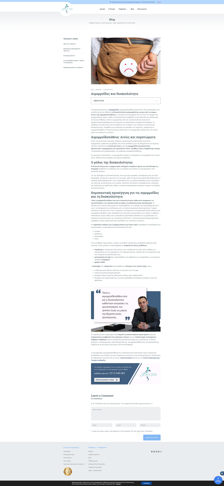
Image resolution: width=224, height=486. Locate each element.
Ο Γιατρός (111, 9)
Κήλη (89, 457)
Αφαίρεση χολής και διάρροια (73, 67)
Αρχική (102, 9)
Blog (132, 9)
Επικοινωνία (142, 9)
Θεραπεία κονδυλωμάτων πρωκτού (71, 49)
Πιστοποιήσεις (67, 457)
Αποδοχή (146, 483)
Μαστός (90, 451)
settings (118, 484)
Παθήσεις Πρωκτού (93, 454)
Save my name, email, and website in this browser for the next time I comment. (123, 431)
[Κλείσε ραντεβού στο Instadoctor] (218, 480)
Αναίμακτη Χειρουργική (95, 467)
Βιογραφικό (66, 451)
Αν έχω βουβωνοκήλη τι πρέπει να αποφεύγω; (73, 61)
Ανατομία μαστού (69, 55)
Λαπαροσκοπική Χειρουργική (96, 464)
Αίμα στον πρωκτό (69, 44)
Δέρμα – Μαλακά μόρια (95, 470)
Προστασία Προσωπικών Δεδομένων (74, 464)
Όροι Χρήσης (67, 461)
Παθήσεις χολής (92, 461)
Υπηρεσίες (122, 9)
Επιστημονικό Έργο (69, 454)
